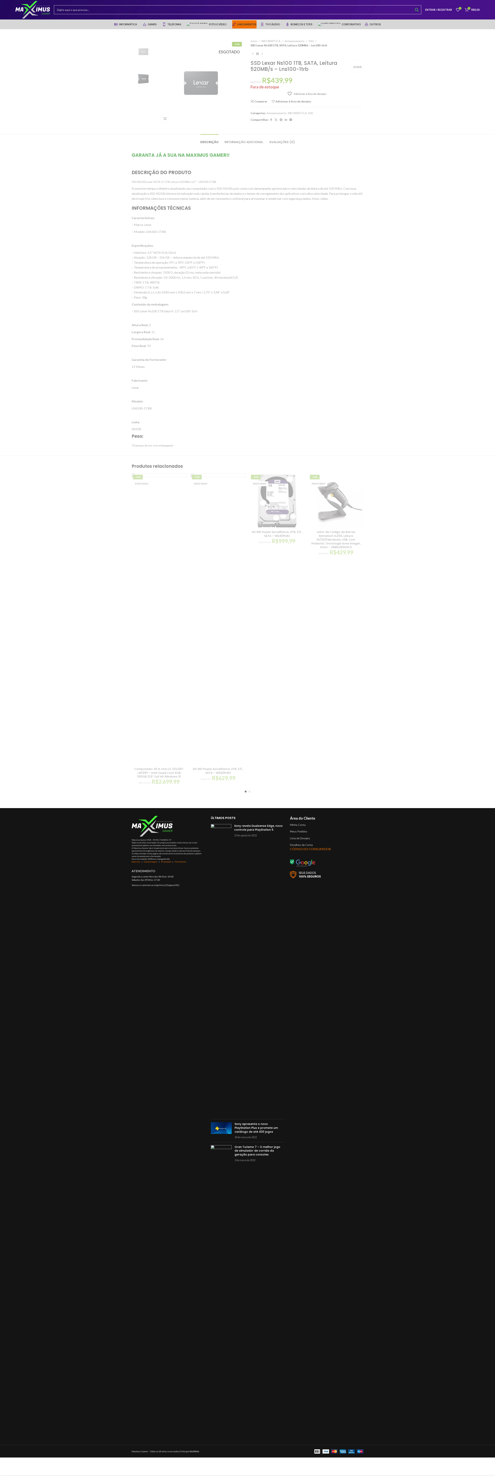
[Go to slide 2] (250, 792)
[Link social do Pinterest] (281, 119)
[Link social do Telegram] (290, 119)
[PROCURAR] (416, 9)
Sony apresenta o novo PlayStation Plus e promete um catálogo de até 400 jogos (256, 1127)
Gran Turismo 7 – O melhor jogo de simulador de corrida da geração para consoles (257, 1150)
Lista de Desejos (300, 838)
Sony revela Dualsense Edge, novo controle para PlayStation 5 (258, 828)
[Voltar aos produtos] (257, 54)
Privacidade (166, 861)
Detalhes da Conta (301, 844)
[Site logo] (32, 9)
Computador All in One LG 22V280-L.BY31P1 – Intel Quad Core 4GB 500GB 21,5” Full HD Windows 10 (159, 773)
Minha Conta (298, 824)
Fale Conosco (180, 861)
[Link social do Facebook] (271, 119)
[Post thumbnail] (221, 970)
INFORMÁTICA (270, 41)
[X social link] (276, 119)
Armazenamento (295, 41)
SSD (311, 41)
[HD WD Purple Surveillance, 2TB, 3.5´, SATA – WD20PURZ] (218, 619)
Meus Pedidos (298, 831)
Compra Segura (151, 861)
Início (254, 41)
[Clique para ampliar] (165, 118)
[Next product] (262, 54)
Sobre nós (136, 861)
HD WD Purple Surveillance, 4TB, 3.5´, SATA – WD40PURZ (277, 534)
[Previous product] (253, 54)
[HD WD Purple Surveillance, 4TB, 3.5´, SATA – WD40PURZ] (277, 500)
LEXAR (357, 67)
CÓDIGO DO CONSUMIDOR (310, 849)
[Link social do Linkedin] (286, 119)
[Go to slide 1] (246, 792)
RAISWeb (194, 1451)
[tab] (209, 140)
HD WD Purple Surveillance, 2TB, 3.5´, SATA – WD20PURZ (218, 771)
